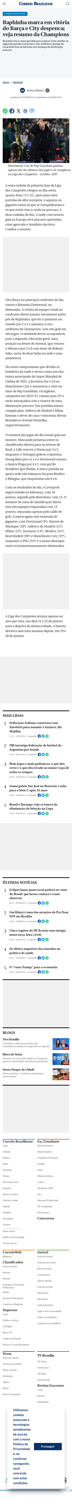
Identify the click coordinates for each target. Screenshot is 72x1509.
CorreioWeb (12, 1252)
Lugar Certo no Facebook (49, 1311)
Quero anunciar (10, 1266)
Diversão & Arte (10, 1182)
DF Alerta (42, 1361)
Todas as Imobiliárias (47, 1317)
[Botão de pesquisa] (67, 4)
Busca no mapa (44, 1268)
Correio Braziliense (18, 1141)
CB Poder (41, 1373)
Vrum (7, 1354)
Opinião (6, 1206)
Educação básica (45, 1145)
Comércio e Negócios (13, 1304)
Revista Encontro (50, 1386)
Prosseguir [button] (48, 1446)
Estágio (41, 1163)
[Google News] (25, 112)
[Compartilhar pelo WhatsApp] (47, 737)
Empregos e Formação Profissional (13, 1286)
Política (6, 1157)
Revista (41, 1395)
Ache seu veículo (11, 1357)
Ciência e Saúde (10, 1200)
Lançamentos (43, 1274)
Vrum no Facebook (11, 1394)
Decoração (42, 1299)
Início (6, 82)
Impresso (10, 1310)
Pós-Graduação (44, 1206)
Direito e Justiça (10, 1194)
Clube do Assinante (12, 1338)
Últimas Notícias (45, 1176)
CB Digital (7, 1326)
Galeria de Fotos (45, 1305)
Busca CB (7, 1332)
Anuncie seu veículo (12, 1364)
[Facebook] (11, 112)
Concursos (45, 1218)
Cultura (41, 1182)
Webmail (7, 1256)
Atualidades (43, 1402)
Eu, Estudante (48, 1141)
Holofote (7, 1212)
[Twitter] (18, 112)
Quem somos (9, 1231)
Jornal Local (43, 1367)
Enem (40, 1170)
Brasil (5, 1163)
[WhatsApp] (5, 112)
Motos (6, 1388)
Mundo (6, 1176)
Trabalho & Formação (47, 1157)
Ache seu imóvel (45, 1256)
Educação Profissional (47, 1200)
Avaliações (8, 1376)
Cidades (6, 1151)
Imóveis (6, 1272)
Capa (5, 1145)
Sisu (39, 1194)
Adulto (6, 1292)
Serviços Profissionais (13, 1298)
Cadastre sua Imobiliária (49, 1323)
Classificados (13, 1262)
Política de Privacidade (13, 1237)
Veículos (7, 1278)
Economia (7, 1170)
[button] (29, 1483)
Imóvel (42, 1252)
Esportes (18, 82)
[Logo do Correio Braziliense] (36, 4)
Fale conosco (43, 1212)
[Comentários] (31, 112)
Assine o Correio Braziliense (16, 1344)
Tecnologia (8, 1218)
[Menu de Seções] (5, 4)
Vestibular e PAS (45, 1188)
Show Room (43, 1293)
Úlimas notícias (44, 1280)
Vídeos (6, 1382)
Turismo (6, 1224)
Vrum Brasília (43, 1379)
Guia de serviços (45, 1286)
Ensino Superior (44, 1151)
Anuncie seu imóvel (46, 1262)
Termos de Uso (10, 1243)
